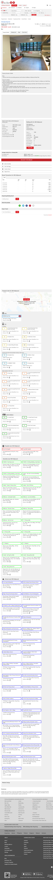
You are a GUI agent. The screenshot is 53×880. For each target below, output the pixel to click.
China (25, 844)
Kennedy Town (21, 810)
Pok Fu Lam (7, 816)
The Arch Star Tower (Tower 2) (38, 818)
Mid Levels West (8, 801)
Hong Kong (7, 833)
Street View (24, 32)
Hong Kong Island (36, 801)
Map (19, 32)
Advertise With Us (8, 844)
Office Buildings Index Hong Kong (30, 826)
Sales (4, 177)
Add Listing (14, 5)
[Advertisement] (26, 106)
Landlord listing (5, 12)
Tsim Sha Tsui (21, 808)
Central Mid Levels (8, 812)
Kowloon (34, 812)
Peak (19, 816)
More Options (47, 15)
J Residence (34, 805)
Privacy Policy (42, 877)
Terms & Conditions (36, 877)
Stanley (19, 805)
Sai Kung (6, 814)
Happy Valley (7, 805)
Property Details (6, 32)
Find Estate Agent (8, 850)
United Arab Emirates (28, 850)
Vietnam (13, 833)
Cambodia (26, 842)
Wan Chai (6, 803)
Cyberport (20, 820)
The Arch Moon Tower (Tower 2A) (39, 820)
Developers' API (8, 860)
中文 (50, 5)
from (32, 12)
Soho (6, 820)
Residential (4, 7)
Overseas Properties (6, 5)
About (6, 840)
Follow (30, 147)
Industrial (19, 7)
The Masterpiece (35, 816)
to (39, 12)
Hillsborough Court (36, 807)
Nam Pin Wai (21, 818)
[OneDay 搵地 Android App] (37, 874)
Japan (25, 846)
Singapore (31, 833)
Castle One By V (35, 803)
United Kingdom (27, 852)
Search (34, 14)
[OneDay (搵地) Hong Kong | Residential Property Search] (8, 2)
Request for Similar (26, 160)
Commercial (12, 7)
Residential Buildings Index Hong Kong (13, 826)
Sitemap (6, 852)
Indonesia (44, 833)
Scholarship (7, 848)
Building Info (13, 32)
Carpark (27, 7)
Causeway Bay (21, 807)
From (26, 10)
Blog (6, 858)
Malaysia (38, 833)
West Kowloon (7, 808)
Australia (26, 840)
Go (17, 199)
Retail (34, 7)
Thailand (25, 833)
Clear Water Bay (8, 807)
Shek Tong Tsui (21, 812)
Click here (26, 299)
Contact (6, 846)
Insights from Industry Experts (11, 864)
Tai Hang (20, 814)
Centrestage (34, 808)
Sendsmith (50, 215)
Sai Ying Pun (7, 818)
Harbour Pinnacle (35, 814)
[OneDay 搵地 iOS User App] (26, 874)
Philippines (19, 833)
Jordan (19, 801)
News (6, 842)
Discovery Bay (7, 810)
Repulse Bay (20, 803)
